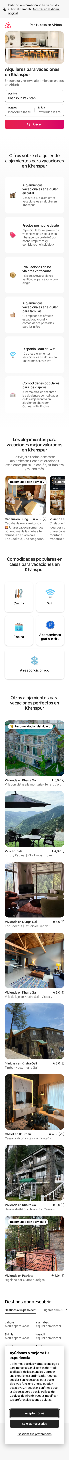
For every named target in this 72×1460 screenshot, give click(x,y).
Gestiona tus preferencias (35, 1434)
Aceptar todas (34, 1413)
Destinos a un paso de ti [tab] (20, 1310)
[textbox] (19, 112)
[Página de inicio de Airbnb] (8, 25)
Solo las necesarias (34, 1423)
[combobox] (34, 98)
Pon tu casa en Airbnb (46, 25)
